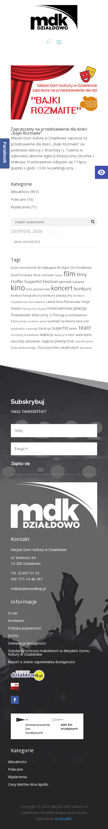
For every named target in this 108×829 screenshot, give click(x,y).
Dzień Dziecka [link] (21, 275)
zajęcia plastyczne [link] (57, 340)
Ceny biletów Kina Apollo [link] (28, 784)
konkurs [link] (82, 288)
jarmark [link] (65, 281)
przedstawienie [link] (76, 315)
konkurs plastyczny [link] (57, 295)
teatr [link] (85, 327)
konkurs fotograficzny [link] (26, 295)
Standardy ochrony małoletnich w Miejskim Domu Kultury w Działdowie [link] (48, 652)
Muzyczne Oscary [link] (34, 308)
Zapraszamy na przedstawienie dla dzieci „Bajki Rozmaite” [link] (49, 131)
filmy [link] (82, 274)
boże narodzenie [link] (24, 267)
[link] (101, 172)
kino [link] (18, 288)
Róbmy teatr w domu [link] (25, 321)
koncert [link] (62, 288)
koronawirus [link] (37, 302)
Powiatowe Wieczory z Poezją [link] (37, 314)
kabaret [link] (78, 282)
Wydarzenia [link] (20, 207)
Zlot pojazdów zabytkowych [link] (58, 347)
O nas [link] (13, 613)
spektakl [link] (53, 321)
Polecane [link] (18, 199)
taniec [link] (73, 328)
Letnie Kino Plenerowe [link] (63, 301)
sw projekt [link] (63, 818)
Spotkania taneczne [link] (75, 321)
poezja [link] (79, 308)
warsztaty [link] (17, 341)
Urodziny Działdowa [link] (25, 335)
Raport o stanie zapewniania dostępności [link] (41, 661)
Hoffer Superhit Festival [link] (34, 281)
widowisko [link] (32, 341)
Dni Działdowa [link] (81, 267)
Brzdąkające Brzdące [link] (53, 267)
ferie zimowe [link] (43, 275)
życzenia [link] (86, 347)
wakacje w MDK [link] (64, 335)
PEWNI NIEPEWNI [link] (59, 308)
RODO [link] (13, 635)
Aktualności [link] (20, 191)
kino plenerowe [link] (38, 289)
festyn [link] (59, 275)
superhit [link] (60, 328)
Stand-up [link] (44, 328)
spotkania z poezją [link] (24, 328)
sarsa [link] (43, 321)
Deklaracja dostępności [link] (27, 643)
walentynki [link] (84, 334)
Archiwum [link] (16, 620)
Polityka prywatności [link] (24, 628)
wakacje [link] (46, 334)
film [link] (70, 273)
